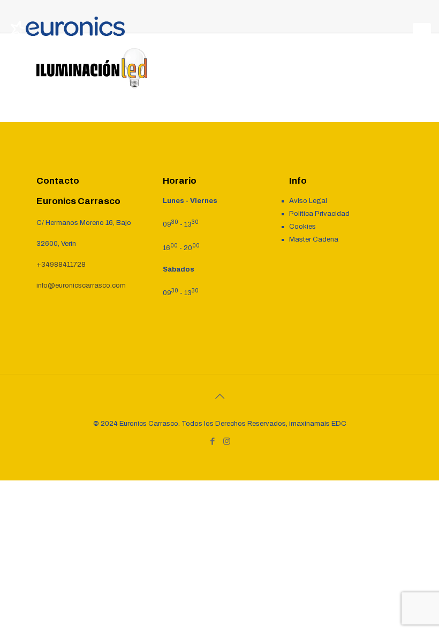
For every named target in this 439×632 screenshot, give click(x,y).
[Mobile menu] (422, 32)
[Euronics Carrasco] (68, 32)
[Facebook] (212, 441)
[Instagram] (226, 441)
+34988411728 (61, 264)
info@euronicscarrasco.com (81, 285)
